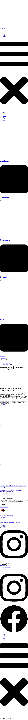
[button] (14, 74)
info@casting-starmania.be (8, 364)
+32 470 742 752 (6, 363)
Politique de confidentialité (5, 565)
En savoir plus (3, 404)
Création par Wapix (4, 714)
